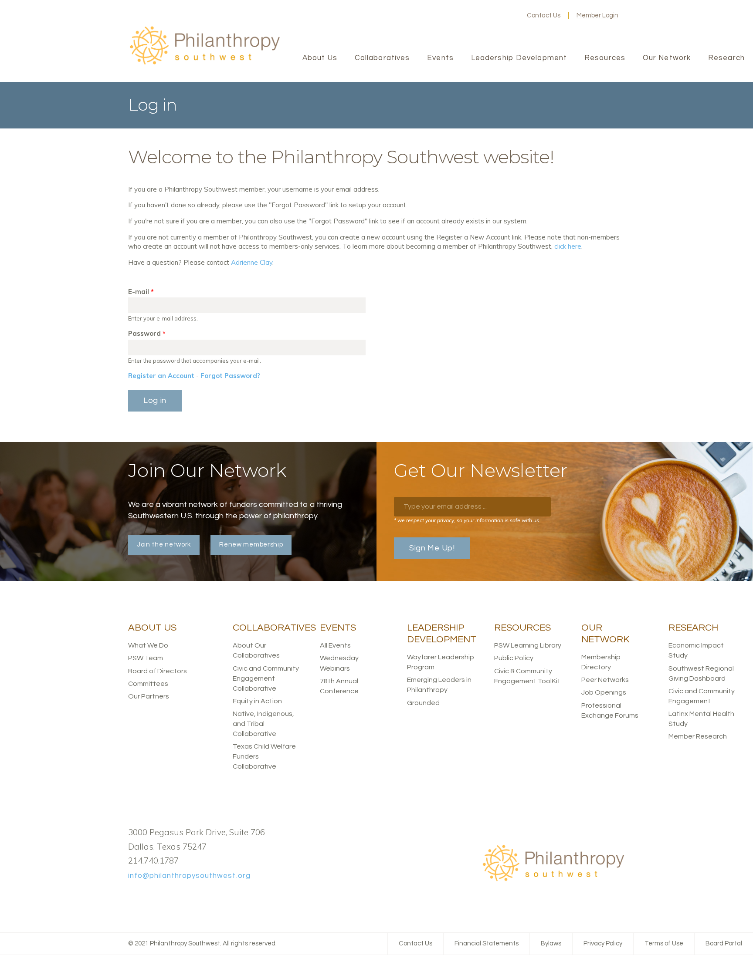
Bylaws (551, 943)
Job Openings (603, 692)
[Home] (204, 63)
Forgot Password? (230, 375)
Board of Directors (157, 671)
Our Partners (148, 696)
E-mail (141, 291)
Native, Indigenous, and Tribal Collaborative (263, 723)
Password (147, 333)
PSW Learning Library (527, 645)
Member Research (697, 736)
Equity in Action (257, 701)
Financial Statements (487, 943)
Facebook (467, 15)
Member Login (597, 15)
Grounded (423, 702)
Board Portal (724, 943)
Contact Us (543, 15)
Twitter (481, 15)
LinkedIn (495, 15)
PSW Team (145, 658)
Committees (148, 683)
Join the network (164, 544)
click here (567, 246)
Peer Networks (605, 679)
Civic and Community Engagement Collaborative (266, 678)
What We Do (148, 645)
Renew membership (251, 544)
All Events (335, 645)
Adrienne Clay (251, 262)
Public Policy (513, 658)
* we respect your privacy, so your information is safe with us (466, 520)
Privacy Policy (602, 943)
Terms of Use (663, 943)
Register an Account (161, 375)
